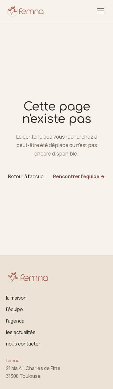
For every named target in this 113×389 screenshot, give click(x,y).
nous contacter (23, 343)
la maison (16, 297)
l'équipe (14, 309)
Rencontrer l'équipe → (79, 176)
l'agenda (15, 320)
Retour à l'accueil (27, 176)
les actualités (21, 332)
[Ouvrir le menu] (100, 11)
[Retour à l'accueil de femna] (25, 11)
